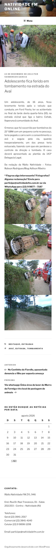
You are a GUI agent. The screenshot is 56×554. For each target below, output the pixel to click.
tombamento (35, 349)
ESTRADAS (28, 344)
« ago (14, 460)
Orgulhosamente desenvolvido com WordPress (27, 546)
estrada (20, 349)
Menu (29, 20)
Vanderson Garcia (15, 77)
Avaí (11, 349)
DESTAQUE (14, 344)
